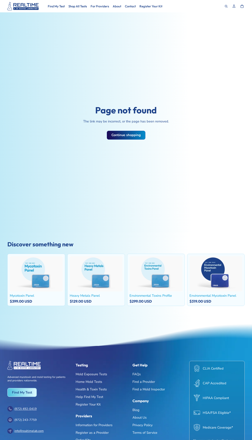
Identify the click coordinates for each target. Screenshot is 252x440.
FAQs (136, 374)
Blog (135, 410)
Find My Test (22, 392)
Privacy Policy (142, 425)
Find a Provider (143, 382)
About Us (139, 417)
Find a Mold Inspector (148, 389)
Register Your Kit (88, 404)
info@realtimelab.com (29, 431)
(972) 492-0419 (25, 409)
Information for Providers (94, 425)
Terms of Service (144, 432)
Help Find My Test (89, 396)
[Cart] (242, 6)
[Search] (226, 6)
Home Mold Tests (89, 382)
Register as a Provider (92, 432)
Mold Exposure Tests (91, 374)
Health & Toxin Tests (91, 389)
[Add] (57, 286)
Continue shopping (126, 135)
